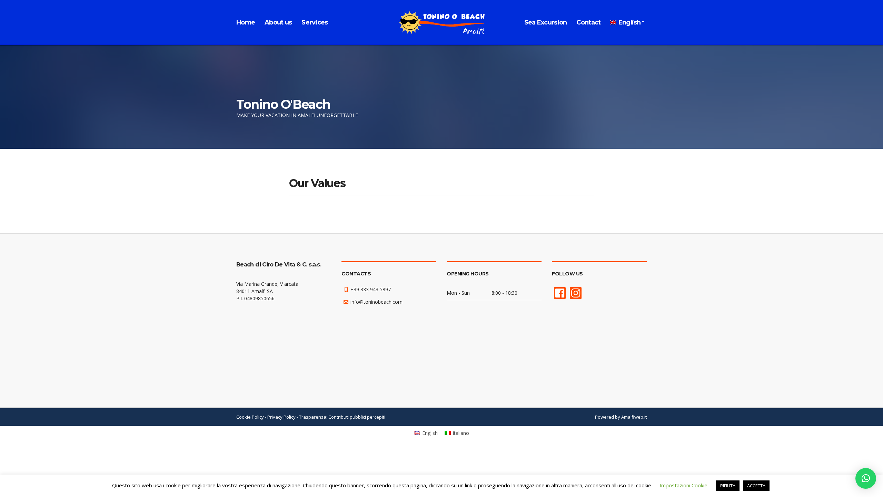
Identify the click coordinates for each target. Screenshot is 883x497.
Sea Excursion (545, 22)
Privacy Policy (281, 417)
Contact (588, 22)
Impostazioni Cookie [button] (683, 485)
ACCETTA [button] (756, 486)
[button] (865, 478)
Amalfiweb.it (634, 417)
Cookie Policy (250, 417)
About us (278, 22)
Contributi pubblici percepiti (356, 417)
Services (314, 22)
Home (245, 22)
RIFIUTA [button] (727, 486)
